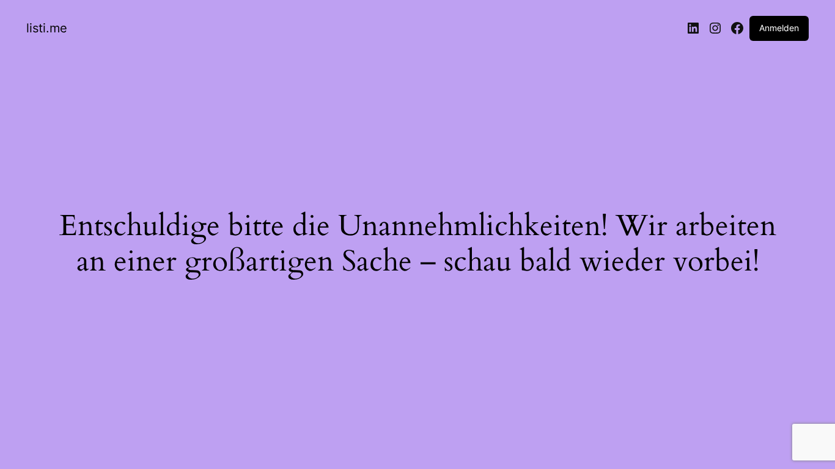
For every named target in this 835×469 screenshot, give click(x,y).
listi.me (46, 28)
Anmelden (779, 28)
